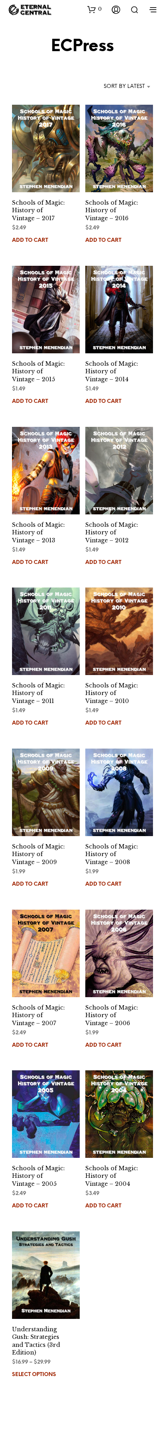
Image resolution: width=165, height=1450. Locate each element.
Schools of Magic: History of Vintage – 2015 (38, 371)
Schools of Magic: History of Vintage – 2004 (111, 1176)
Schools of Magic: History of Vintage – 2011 (38, 693)
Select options (34, 1375)
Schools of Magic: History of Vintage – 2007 (38, 1015)
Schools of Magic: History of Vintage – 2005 (38, 1176)
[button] (94, 9)
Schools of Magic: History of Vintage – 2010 (111, 693)
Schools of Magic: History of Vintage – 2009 (38, 854)
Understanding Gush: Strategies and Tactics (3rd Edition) (36, 1341)
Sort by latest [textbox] (124, 86)
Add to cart (30, 240)
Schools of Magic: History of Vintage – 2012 (111, 532)
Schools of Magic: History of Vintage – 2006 (111, 1015)
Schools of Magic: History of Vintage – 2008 (111, 854)
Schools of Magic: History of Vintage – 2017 (38, 210)
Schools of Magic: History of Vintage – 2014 (111, 371)
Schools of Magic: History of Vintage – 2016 (111, 210)
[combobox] (116, 86)
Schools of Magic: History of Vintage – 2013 (38, 532)
